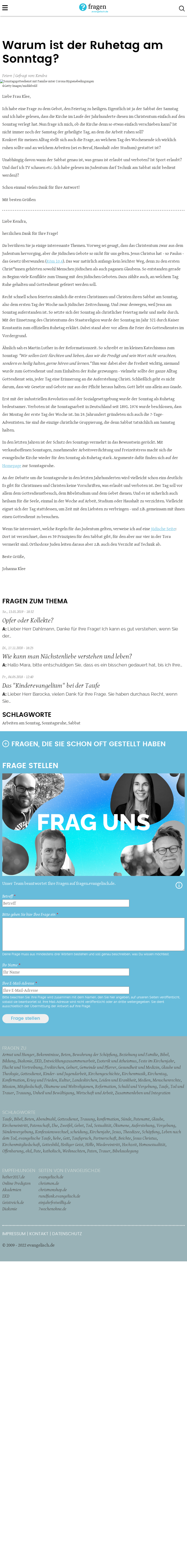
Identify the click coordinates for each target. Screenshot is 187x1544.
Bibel (164, 1054)
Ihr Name (10, 965)
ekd (28, 1151)
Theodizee (131, 1131)
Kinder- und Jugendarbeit (64, 1073)
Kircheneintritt (15, 1125)
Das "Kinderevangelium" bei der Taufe (51, 685)
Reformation (105, 1086)
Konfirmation (13, 1080)
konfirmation (108, 1119)
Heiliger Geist (72, 1144)
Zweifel (66, 1125)
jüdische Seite (163, 529)
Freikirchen (54, 1067)
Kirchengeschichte (104, 1073)
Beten (65, 1054)
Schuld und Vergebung (137, 1086)
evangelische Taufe (34, 1138)
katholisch (51, 1151)
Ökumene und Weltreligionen (68, 1086)
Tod (89, 1125)
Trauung (23, 1093)
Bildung (9, 1061)
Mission (8, 1086)
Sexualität (102, 1125)
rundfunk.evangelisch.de (59, 1196)
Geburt (72, 1067)
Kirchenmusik (133, 1073)
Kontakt (38, 1234)
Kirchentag (157, 1073)
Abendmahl (45, 1119)
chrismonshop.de (53, 1189)
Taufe (163, 1086)
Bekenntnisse (47, 1054)
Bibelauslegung (125, 1151)
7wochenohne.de (52, 1209)
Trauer (104, 1151)
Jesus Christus (145, 1138)
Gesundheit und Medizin (138, 1067)
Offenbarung (12, 1151)
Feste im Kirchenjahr (156, 1061)
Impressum (14, 1234)
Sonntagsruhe (54, 723)
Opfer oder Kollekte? (27, 620)
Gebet (79, 1125)
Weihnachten (73, 1151)
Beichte (124, 1138)
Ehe (55, 1125)
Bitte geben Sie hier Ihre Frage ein (28, 914)
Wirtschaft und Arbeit (94, 1093)
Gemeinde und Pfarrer (98, 1067)
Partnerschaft (104, 1138)
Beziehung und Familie (138, 1054)
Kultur (64, 1080)
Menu (5, 7)
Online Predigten (16, 1183)
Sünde (126, 1119)
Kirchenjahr (100, 1131)
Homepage (11, 465)
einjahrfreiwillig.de (55, 1202)
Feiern (7, 75)
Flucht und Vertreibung (22, 1067)
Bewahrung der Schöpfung (95, 1054)
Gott (66, 1138)
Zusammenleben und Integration (142, 1093)
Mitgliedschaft (29, 1086)
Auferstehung (142, 1125)
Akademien (11, 1189)
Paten (92, 1151)
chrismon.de (49, 1183)
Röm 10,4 (55, 261)
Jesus (116, 1131)
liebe (57, 1138)
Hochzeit (129, 1144)
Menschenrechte (167, 1080)
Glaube (157, 1119)
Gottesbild (50, 1144)
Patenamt (141, 1119)
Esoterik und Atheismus (117, 1061)
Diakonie (25, 1061)
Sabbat (74, 723)
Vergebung (165, 1125)
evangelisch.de (51, 1177)
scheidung (79, 1131)
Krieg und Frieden (42, 1080)
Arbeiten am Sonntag (21, 723)
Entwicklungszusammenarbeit (69, 1061)
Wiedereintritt (108, 1144)
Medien (144, 1080)
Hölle (89, 1144)
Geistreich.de (13, 1202)
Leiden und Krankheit (117, 1080)
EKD (38, 1061)
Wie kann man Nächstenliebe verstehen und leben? (67, 656)
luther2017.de (13, 1177)
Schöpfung (151, 1131)
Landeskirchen (84, 1080)
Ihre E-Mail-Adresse (18, 983)
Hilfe (179, 885)
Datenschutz (67, 1234)
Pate (37, 1151)
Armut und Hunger (18, 1054)
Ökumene (121, 1125)
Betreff (7, 896)
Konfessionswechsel (51, 1131)
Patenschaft (40, 1125)
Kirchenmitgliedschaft (21, 1144)
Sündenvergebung (17, 1131)
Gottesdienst (31, 1073)
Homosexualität (152, 1144)
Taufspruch (81, 1138)
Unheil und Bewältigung (53, 1093)
